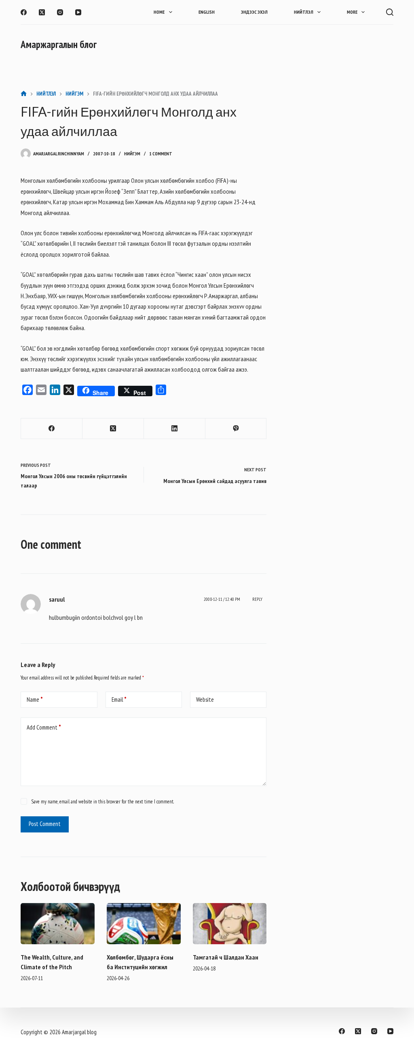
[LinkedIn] (174, 428)
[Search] (389, 12)
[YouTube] (78, 12)
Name (35, 699)
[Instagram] (60, 12)
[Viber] (236, 428)
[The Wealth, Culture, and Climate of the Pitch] (58, 924)
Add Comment (44, 727)
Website (205, 699)
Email (119, 699)
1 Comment (160, 154)
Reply (257, 599)
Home (159, 12)
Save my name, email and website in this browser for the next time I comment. (102, 801)
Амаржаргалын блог (59, 44)
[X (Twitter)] (42, 12)
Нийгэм (132, 154)
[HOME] (24, 94)
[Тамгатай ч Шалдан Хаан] (230, 924)
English (207, 12)
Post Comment (45, 824)
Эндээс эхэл (254, 12)
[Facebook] (24, 12)
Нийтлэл (303, 12)
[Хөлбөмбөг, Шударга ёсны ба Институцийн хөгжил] (144, 924)
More (352, 12)
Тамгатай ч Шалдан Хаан (225, 957)
